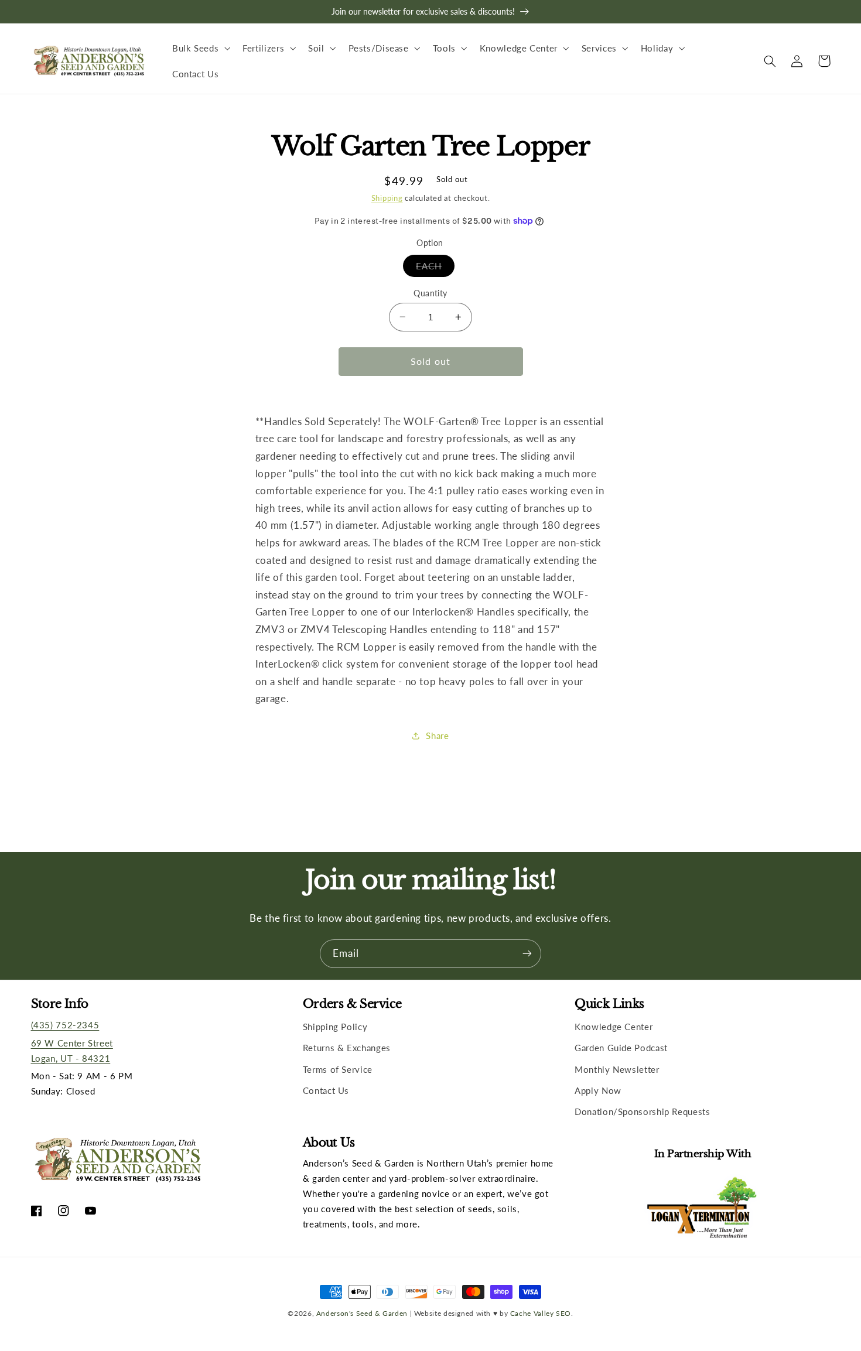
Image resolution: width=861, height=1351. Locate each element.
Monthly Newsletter (617, 1069)
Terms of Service (338, 1069)
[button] (200, 48)
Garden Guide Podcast (621, 1047)
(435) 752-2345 (65, 1025)
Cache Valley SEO (540, 1313)
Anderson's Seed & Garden (362, 1313)
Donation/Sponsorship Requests (642, 1111)
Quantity (430, 292)
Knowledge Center (613, 1026)
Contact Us (326, 1090)
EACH (435, 267)
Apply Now (598, 1090)
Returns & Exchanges (347, 1047)
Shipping (387, 197)
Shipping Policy (335, 1026)
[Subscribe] (527, 953)
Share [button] (437, 735)
